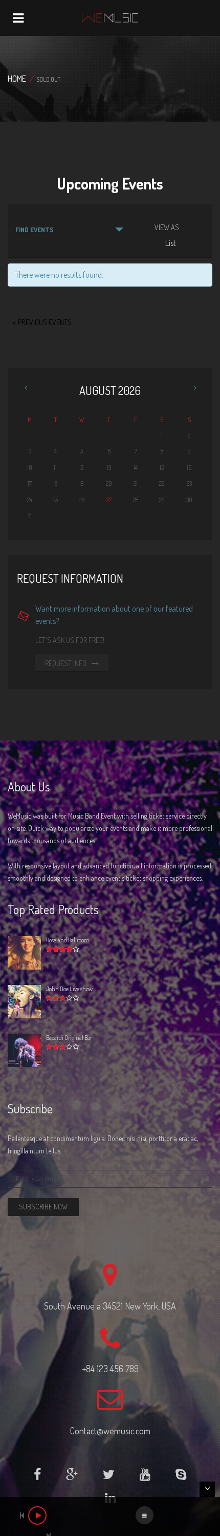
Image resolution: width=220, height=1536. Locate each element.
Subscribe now (43, 1206)
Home (17, 78)
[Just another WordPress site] (110, 18)
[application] (110, 1516)
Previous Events (42, 322)
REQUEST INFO (66, 663)
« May (27, 388)
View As (167, 227)
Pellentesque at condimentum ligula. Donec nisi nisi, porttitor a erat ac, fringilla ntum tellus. (103, 1144)
